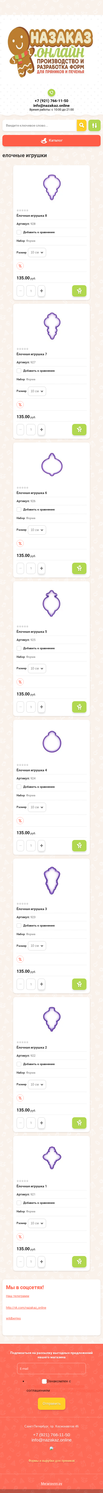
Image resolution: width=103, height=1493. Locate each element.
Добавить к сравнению (39, 232)
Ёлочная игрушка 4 (32, 770)
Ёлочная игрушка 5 (32, 631)
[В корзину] (79, 291)
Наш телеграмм (17, 1296)
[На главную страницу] (50, 51)
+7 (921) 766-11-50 (51, 100)
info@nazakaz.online (51, 105)
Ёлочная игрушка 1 (32, 1186)
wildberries (13, 1318)
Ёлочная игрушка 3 (32, 909)
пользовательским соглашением (56, 1386)
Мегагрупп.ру (51, 1483)
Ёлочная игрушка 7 (32, 354)
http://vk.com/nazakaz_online (26, 1307)
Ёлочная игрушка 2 (32, 1047)
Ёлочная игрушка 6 (32, 493)
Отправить (52, 1403)
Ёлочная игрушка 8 (32, 215)
